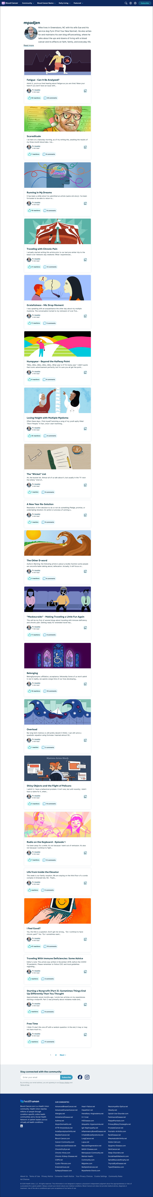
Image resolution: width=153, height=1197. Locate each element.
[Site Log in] (135, 3)
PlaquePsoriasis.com (116, 1121)
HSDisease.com (88, 1121)
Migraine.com (87, 1163)
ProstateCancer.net (115, 1128)
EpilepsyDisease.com (63, 1170)
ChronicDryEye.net (62, 1149)
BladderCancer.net (62, 1135)
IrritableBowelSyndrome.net (92, 1135)
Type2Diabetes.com (116, 1167)
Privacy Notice (132, 1187)
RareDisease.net (114, 1135)
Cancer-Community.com (64, 1142)
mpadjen (37, 90)
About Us (24, 1176)
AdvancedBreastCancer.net (65, 1106)
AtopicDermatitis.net (63, 1124)
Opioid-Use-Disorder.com (118, 1113)
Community (27, 3)
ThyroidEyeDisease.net (117, 1163)
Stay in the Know (97, 1171)
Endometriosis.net (62, 1167)
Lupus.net (85, 1142)
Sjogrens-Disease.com (117, 1146)
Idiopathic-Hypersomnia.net (92, 1124)
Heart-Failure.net (88, 1106)
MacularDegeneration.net (91, 1146)
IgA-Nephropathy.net (90, 1128)
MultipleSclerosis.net (90, 1167)
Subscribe (66, 1077)
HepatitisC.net (87, 1110)
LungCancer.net (88, 1138)
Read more (29, 45)
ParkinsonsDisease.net (117, 1117)
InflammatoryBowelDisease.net (94, 1131)
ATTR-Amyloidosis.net (64, 1128)
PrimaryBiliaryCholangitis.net (119, 1124)
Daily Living (63, 3)
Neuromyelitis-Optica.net (118, 1106)
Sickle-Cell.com (114, 1142)
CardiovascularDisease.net (65, 1146)
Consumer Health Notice (64, 1176)
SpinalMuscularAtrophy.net (118, 1160)
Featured (77, 3)
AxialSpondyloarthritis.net (65, 1131)
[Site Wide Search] (126, 3)
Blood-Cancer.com (62, 1138)
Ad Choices (24, 1179)
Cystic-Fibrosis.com (63, 1163)
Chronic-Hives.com (62, 1153)
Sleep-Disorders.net (116, 1153)
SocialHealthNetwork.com (118, 1156)
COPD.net (59, 1160)
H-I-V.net (85, 1117)
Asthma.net (59, 1121)
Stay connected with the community (40, 1071)
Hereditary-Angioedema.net (92, 1113)
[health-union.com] (29, 1101)
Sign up (141, 1181)
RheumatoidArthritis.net (117, 1138)
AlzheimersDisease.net (64, 1117)
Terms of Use (24, 1085)
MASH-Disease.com (89, 1149)
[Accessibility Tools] (130, 3)
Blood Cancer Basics (45, 3)
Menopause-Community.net (92, 1153)
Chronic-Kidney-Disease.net (66, 1156)
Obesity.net (112, 1110)
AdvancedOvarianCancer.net (66, 1110)
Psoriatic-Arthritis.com (117, 1131)
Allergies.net (60, 1113)
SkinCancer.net (114, 1149)
